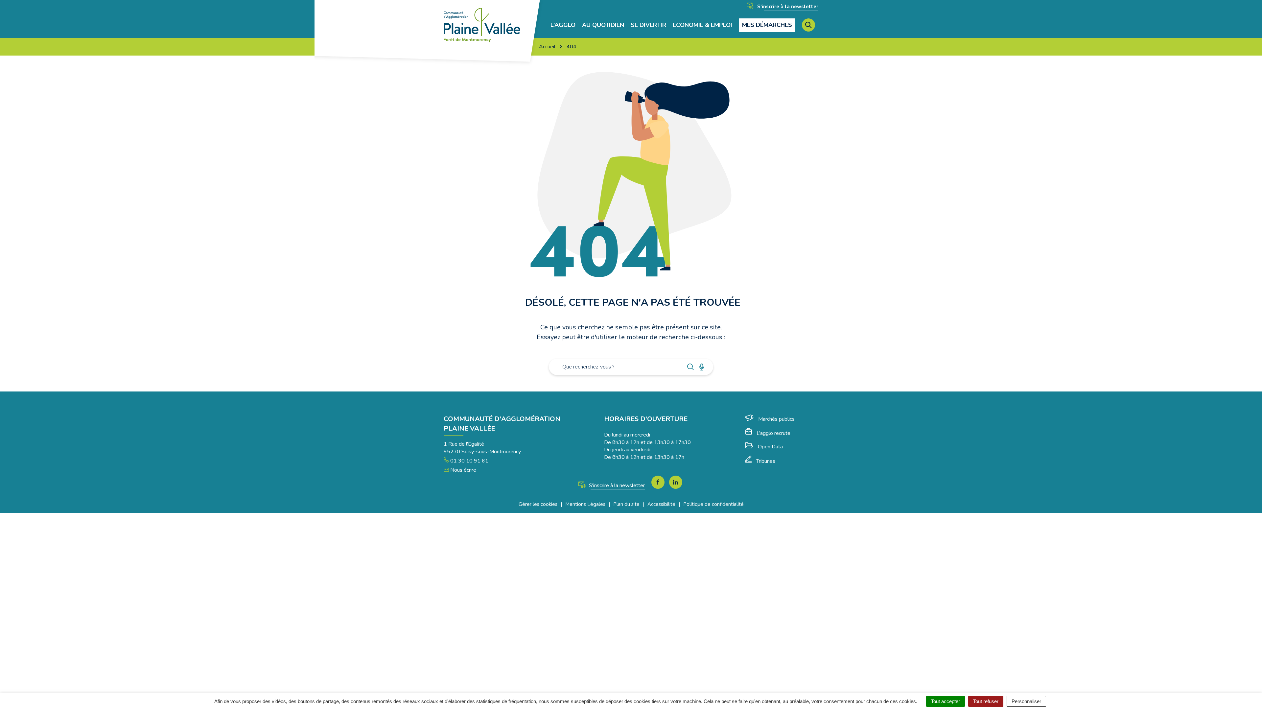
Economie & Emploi (702, 25)
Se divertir (648, 25)
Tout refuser (985, 701)
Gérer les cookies (538, 504)
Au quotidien (603, 25)
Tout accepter (945, 701)
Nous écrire (462, 470)
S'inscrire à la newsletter (787, 6)
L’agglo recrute (773, 433)
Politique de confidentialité (713, 504)
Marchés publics (776, 419)
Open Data (770, 446)
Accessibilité (661, 504)
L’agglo (562, 25)
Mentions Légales (585, 504)
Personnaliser (1026, 701)
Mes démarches (767, 25)
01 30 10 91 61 (468, 460)
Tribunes (765, 461)
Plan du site (626, 504)
